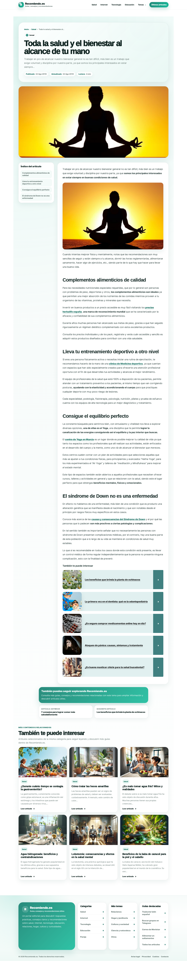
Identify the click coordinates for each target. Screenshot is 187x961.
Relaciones (116, 912)
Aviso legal (135, 957)
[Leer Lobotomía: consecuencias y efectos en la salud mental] (93, 830)
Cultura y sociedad (120, 924)
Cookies (155, 957)
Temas (141, 5)
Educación (129, 5)
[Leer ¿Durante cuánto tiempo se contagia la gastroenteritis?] (43, 762)
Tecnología (116, 5)
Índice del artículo (31, 166)
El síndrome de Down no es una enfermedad (35, 197)
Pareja (83, 937)
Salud (94, 5)
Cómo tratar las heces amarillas (90, 786)
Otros (114, 937)
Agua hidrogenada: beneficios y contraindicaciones (39, 855)
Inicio (26, 29)
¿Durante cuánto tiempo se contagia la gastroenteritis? (42, 788)
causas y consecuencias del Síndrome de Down (118, 519)
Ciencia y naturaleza (121, 930)
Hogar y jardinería (119, 918)
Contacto (165, 957)
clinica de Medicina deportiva (126, 363)
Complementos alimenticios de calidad (36, 174)
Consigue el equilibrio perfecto (35, 190)
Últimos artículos (159, 5)
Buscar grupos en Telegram (150, 921)
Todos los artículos (151, 944)
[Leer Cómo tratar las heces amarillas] (93, 762)
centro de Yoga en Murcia (79, 439)
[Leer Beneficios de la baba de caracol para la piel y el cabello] (144, 830)
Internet (104, 5)
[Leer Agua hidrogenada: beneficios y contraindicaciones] (43, 830)
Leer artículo (26, 809)
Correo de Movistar (151, 929)
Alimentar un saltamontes (148, 937)
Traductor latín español (149, 913)
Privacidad (146, 957)
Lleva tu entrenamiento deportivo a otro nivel (32, 182)
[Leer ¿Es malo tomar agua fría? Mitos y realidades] (144, 762)
